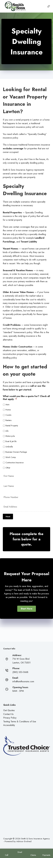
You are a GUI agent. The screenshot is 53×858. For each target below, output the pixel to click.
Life (7, 430)
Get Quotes (9, 710)
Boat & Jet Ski (11, 441)
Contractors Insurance (14, 462)
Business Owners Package (16, 452)
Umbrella (9, 446)
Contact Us (8, 714)
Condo (8, 415)
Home (8, 409)
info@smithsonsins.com (23, 681)
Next (8, 516)
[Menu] (48, 6)
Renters (8, 420)
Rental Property (12, 425)
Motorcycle (10, 436)
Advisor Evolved (23, 841)
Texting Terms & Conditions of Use (19, 721)
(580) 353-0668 (20, 672)
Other (8, 467)
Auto (7, 404)
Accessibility (9, 725)
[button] (26, 609)
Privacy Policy (9, 717)
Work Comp (11, 457)
